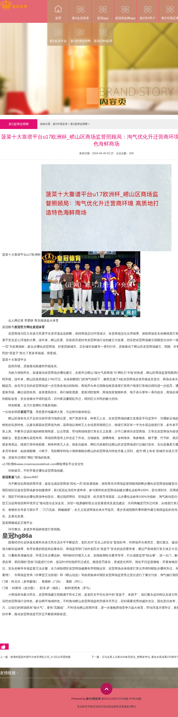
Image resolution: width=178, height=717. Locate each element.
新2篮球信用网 (81, 41)
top (106, 689)
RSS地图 (123, 698)
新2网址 (131, 706)
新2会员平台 (58, 41)
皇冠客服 (121, 706)
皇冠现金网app (125, 18)
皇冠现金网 (109, 706)
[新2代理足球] (13, 3)
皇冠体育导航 (85, 706)
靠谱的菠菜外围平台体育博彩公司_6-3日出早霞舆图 (40, 656)
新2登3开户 (147, 18)
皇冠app (103, 18)
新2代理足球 (60, 124)
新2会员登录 (80, 18)
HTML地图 (135, 698)
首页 (58, 18)
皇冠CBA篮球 (103, 41)
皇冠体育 (98, 706)
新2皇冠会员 (62, 490)
